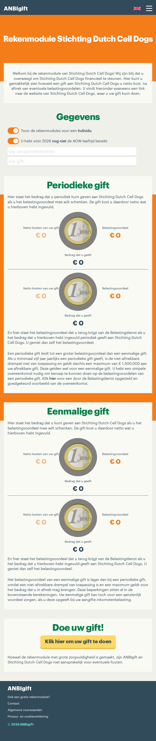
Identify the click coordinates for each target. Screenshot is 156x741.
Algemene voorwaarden (25, 710)
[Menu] (149, 8)
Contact (13, 703)
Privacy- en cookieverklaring (28, 716)
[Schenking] (78, 161)
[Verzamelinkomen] (78, 151)
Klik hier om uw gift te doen (78, 641)
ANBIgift (16, 8)
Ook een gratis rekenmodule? (29, 697)
